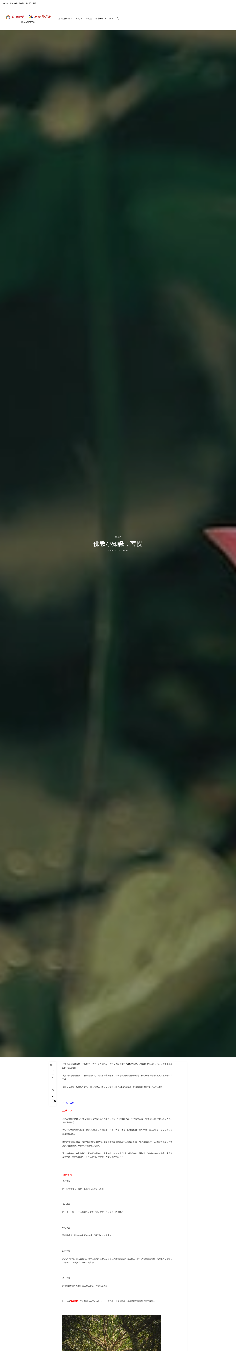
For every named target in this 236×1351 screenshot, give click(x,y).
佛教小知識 (118, 537)
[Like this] (53, 1102)
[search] (117, 18)
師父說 (21, 3)
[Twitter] (52, 1077)
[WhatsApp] (52, 1090)
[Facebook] (52, 1071)
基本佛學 (28, 3)
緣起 (16, 3)
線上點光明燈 (8, 3)
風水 (34, 3)
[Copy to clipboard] (52, 1096)
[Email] (52, 1084)
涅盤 (129, 1064)
